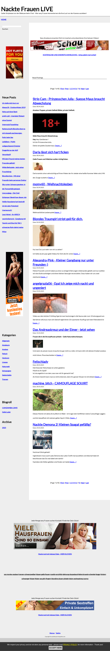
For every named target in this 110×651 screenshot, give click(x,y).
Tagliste (58, 633)
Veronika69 (6, 154)
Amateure (6, 345)
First (62, 89)
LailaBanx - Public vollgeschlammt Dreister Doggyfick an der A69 (11, 146)
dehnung (66, 574)
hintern (103, 574)
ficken (37, 579)
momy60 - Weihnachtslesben (53, 184)
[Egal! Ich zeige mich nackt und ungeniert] (69, 303)
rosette (53, 574)
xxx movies (8, 574)
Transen (5, 379)
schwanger (26, 579)
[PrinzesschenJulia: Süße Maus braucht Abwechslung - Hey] (69, 123)
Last (87, 89)
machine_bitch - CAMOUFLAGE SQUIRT (60, 383)
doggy (98, 574)
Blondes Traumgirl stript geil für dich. (58, 219)
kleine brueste (83, 574)
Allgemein (6, 341)
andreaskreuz (79, 579)
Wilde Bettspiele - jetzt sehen (13, 167)
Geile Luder (6, 412)
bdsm (71, 579)
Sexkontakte (6, 375)
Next (83, 89)
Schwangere (6, 371)
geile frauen (45, 574)
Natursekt (6, 366)
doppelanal (74, 574)
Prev (67, 89)
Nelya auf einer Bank (9, 112)
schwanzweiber (30, 574)
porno (86, 579)
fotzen (32, 579)
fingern (48, 579)
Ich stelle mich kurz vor (10, 103)
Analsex (5, 349)
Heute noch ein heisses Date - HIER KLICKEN (55, 554)
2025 (4, 428)
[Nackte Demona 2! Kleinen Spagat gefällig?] (69, 439)
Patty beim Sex (7, 137)
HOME (3, 19)
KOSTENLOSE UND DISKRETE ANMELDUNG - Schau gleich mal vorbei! (69, 55)
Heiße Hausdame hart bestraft (13, 202)
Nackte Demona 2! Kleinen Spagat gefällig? (62, 424)
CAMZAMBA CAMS (9, 408)
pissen (60, 579)
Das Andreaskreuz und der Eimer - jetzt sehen (64, 329)
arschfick (59, 574)
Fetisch (4, 354)
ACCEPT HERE (55, 648)
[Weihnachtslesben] (69, 199)
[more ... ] (58, 146)
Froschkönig (6, 172)
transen (21, 574)
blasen (38, 574)
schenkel (92, 574)
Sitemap (52, 633)
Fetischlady (40, 361)
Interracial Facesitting (10, 124)
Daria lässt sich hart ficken (51, 152)
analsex (15, 574)
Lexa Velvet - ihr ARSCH (11, 214)
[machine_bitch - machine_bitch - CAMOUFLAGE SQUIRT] (69, 400)
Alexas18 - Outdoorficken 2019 (13, 107)
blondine (54, 579)
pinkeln (66, 579)
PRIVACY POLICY (70, 645)
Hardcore (5, 358)
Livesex (5, 362)
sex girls (43, 579)
